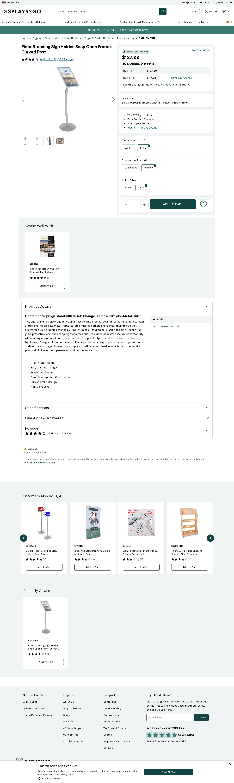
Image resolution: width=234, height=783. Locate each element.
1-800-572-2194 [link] (35, 708)
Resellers (68, 721)
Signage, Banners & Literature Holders (23, 22)
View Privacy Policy (64, 774)
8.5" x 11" (129, 147)
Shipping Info (111, 721)
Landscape (131, 167)
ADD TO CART (173, 204)
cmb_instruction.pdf (166, 326)
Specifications (37, 408)
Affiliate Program (73, 728)
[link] (25, 38)
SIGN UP (201, 717)
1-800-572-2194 (224, 2)
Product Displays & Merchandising (139, 22)
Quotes (194, 11)
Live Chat (206, 2)
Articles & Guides (74, 741)
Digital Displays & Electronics (192, 22)
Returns (108, 747)
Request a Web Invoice (117, 741)
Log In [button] (213, 11)
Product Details (38, 306)
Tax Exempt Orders (114, 728)
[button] (163, 11)
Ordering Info (111, 715)
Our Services (70, 734)
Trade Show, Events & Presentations (82, 22)
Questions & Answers (45, 418)
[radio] (25, 141)
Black (128, 187)
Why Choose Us (72, 708)
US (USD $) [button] (12, 2)
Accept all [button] (168, 771)
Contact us (168, 84)
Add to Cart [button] (44, 567)
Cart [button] (229, 11)
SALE (229, 22)
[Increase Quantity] (144, 204)
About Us (68, 701)
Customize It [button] (47, 285)
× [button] (230, 764)
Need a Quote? (201, 50)
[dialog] (117, 772)
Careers (67, 715)
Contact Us (109, 701)
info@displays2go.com (39, 715)
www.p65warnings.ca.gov (41, 462)
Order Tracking (112, 708)
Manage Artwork (189, 2)
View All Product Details (142, 127)
